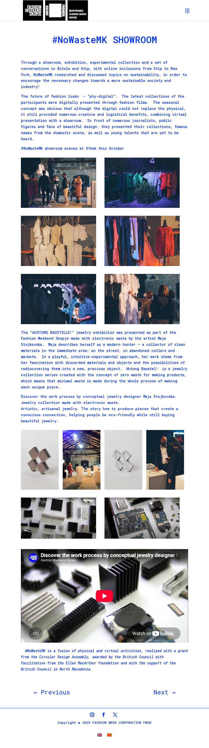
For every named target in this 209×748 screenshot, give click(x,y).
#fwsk (91, 148)
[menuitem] (99, 735)
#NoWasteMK (32, 148)
